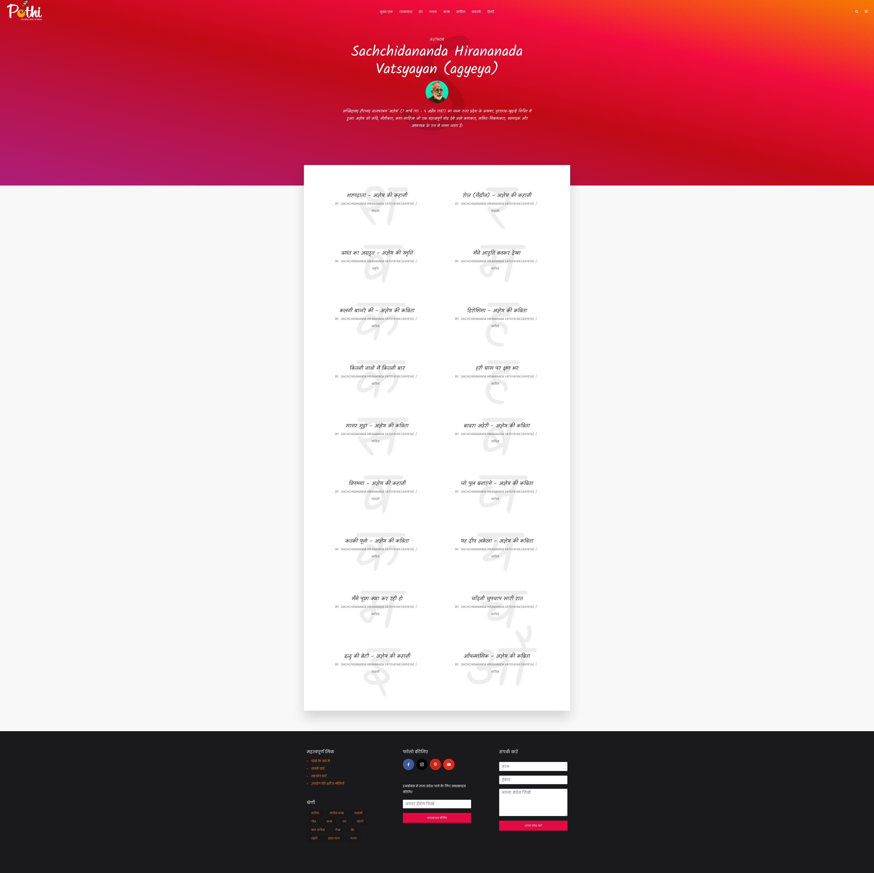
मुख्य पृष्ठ (386, 12)
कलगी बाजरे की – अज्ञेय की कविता (377, 311)
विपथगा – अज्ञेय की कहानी (377, 483)
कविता (460, 12)
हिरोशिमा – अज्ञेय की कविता (497, 311)
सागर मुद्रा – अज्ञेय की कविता (377, 426)
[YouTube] (449, 764)
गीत (313, 821)
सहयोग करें (319, 776)
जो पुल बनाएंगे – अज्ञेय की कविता (497, 483)
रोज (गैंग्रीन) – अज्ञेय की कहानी (496, 195)
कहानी (476, 12)
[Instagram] (422, 764)
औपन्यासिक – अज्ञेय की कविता (497, 656)
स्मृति (375, 268)
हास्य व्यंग (334, 838)
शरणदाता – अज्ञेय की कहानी (377, 195)
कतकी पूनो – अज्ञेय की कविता (377, 541)
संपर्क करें (318, 768)
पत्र (344, 821)
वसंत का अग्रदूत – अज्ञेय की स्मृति (377, 253)
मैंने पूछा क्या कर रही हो (377, 599)
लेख (337, 830)
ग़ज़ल (433, 12)
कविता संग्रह (337, 813)
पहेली (360, 821)
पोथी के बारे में (320, 761)
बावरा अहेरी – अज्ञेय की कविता (497, 426)
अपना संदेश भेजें (533, 825)
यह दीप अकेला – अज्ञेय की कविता (497, 541)
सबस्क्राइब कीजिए (437, 818)
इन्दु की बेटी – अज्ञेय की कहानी (377, 656)
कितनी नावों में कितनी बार (377, 368)
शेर (421, 12)
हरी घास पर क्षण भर (497, 368)
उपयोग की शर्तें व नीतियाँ (327, 783)
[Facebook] (408, 764)
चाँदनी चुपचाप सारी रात (497, 599)
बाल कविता (318, 830)
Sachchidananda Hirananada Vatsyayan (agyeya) (377, 204)
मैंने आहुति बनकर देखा (497, 253)
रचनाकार (405, 12)
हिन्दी (490, 12)
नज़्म (446, 12)
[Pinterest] (435, 764)
